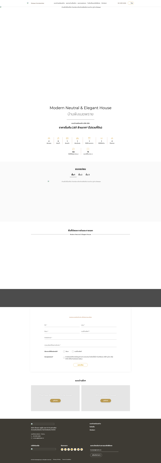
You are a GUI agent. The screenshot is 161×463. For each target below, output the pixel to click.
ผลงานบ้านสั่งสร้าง (71, 3)
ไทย (132, 3)
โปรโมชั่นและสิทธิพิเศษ (94, 3)
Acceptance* (48, 357)
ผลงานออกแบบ (82, 3)
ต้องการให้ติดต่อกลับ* (51, 351)
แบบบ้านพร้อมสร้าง (59, 3)
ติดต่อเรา (104, 3)
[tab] (73, 174)
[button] (33, 260)
